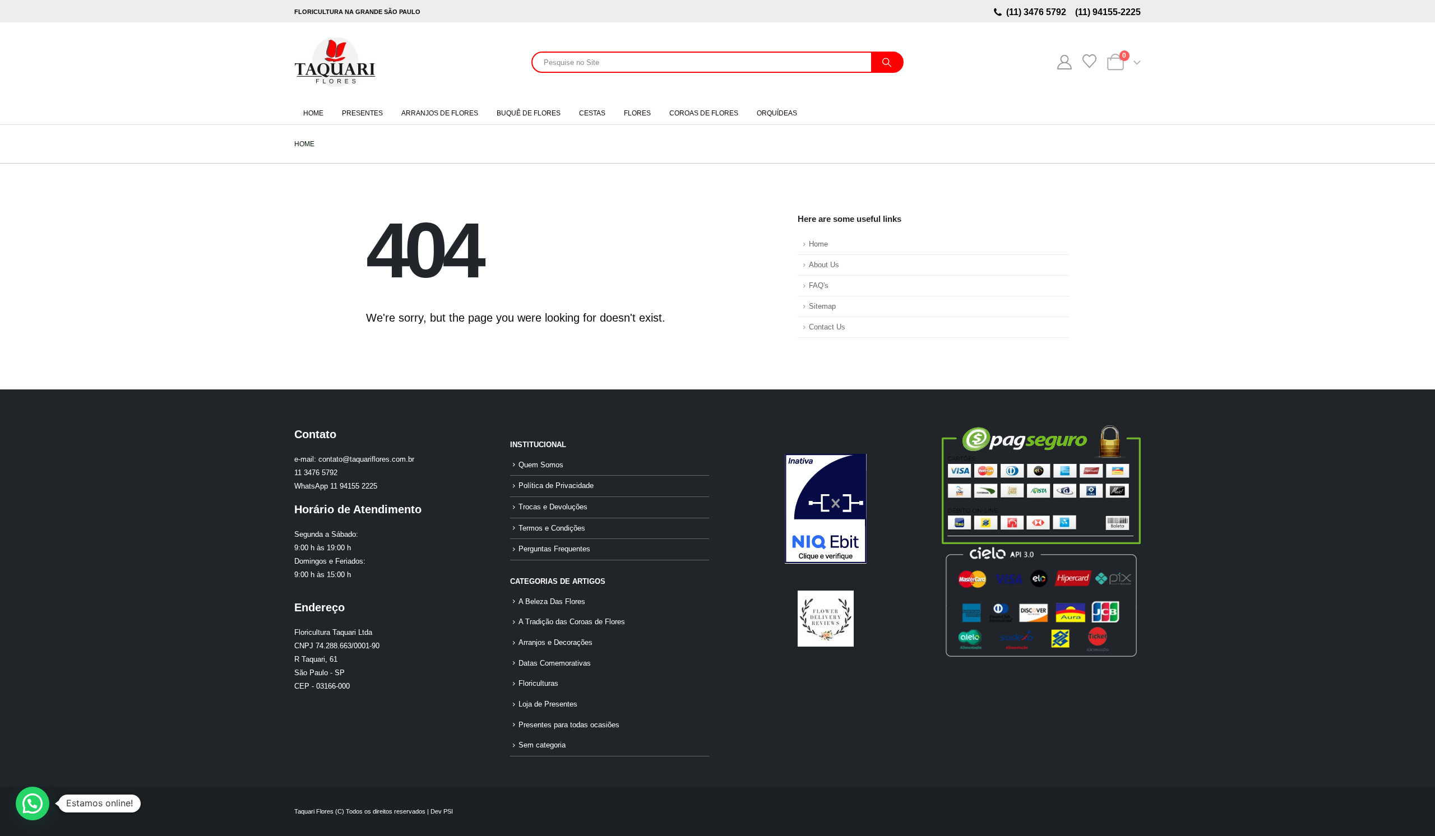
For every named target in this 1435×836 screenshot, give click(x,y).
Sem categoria (542, 745)
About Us (824, 265)
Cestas (592, 113)
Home (313, 113)
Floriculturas (538, 684)
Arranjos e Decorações (555, 643)
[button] (32, 803)
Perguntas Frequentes (554, 549)
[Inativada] (825, 509)
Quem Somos (541, 465)
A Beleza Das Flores (552, 602)
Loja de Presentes (548, 704)
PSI (448, 811)
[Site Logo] (335, 62)
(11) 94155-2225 (1107, 12)
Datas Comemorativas (555, 663)
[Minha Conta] (1064, 62)
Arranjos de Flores (439, 113)
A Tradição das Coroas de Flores (572, 622)
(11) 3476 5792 (1038, 12)
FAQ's (818, 286)
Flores (637, 113)
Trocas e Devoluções (553, 507)
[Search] (886, 62)
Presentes (362, 113)
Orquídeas (777, 113)
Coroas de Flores (703, 113)
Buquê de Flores (529, 113)
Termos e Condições (552, 528)
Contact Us (827, 327)
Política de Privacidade (556, 486)
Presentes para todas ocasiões (569, 725)
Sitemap (822, 306)
